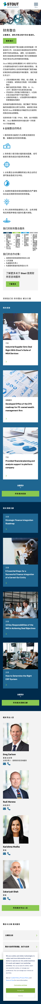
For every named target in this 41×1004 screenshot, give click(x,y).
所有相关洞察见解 (20, 703)
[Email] (5, 763)
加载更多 (20, 485)
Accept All (20, 990)
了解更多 (12, 284)
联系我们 (9, 41)
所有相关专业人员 (20, 908)
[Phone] (9, 763)
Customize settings (20, 985)
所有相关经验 (20, 494)
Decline (20, 996)
